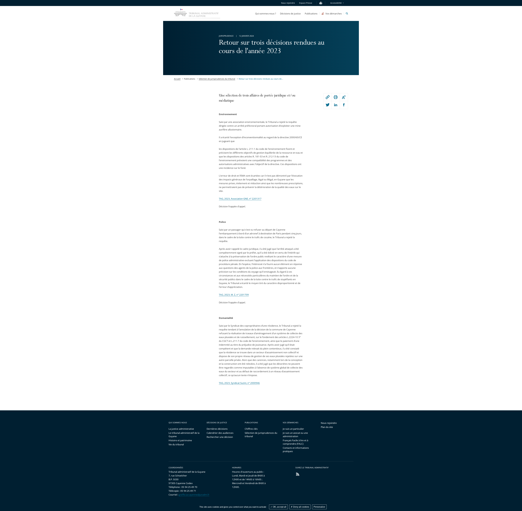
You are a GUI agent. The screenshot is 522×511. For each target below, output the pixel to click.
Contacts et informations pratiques (296, 449)
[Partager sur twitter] (328, 105)
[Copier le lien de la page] (328, 97)
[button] (265, 13)
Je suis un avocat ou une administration (295, 434)
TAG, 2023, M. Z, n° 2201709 (234, 294)
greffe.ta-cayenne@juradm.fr (194, 494)
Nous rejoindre (288, 3)
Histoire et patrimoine (180, 440)
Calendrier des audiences (220, 432)
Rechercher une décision (220, 437)
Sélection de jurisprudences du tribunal (217, 79)
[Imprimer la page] (336, 97)
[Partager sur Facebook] (344, 105)
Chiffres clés (251, 428)
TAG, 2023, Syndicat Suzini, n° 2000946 (239, 383)
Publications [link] (189, 79)
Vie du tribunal (176, 444)
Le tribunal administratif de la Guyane (184, 434)
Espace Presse (305, 3)
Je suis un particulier (293, 428)
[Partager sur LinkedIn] (336, 105)
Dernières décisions (217, 428)
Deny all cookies (301, 507)
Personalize (319, 507)
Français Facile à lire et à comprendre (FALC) (295, 442)
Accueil (177, 79)
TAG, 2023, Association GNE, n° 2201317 (240, 198)
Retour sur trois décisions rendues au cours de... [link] (261, 79)
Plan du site (327, 427)
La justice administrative (181, 428)
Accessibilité (336, 3)
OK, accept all (279, 507)
